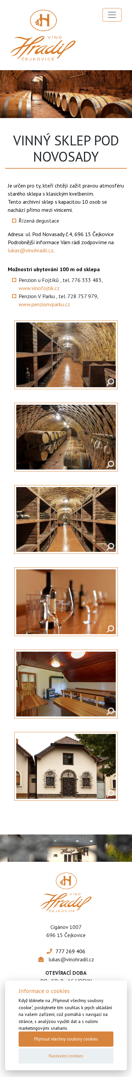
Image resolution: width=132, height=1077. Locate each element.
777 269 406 (70, 951)
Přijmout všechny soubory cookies (66, 1039)
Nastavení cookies (66, 1056)
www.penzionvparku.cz (44, 304)
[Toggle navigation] (112, 15)
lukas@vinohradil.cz (30, 250)
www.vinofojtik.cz (39, 288)
